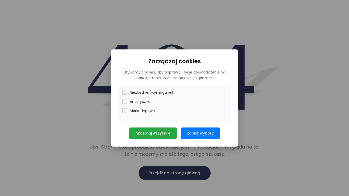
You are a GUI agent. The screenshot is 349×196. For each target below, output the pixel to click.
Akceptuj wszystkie (152, 133)
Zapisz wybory (200, 133)
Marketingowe (142, 110)
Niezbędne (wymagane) (151, 92)
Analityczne (140, 101)
